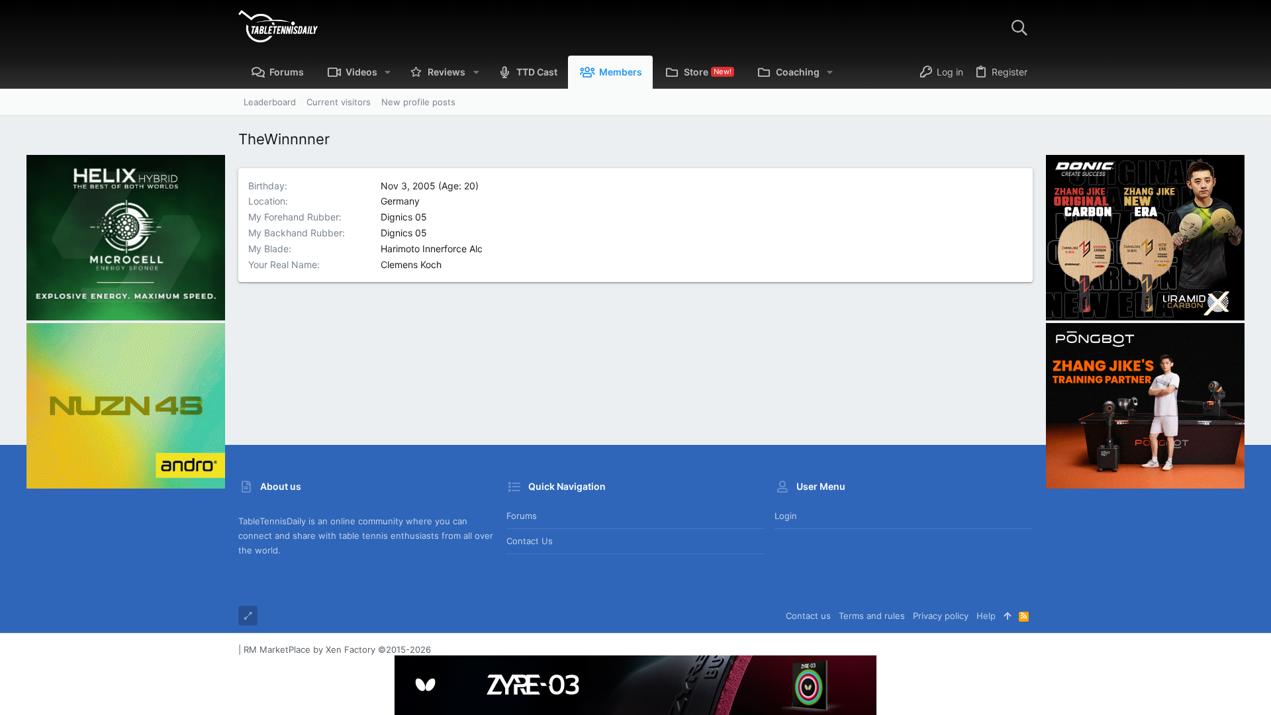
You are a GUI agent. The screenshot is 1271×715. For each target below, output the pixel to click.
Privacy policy (940, 615)
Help (986, 615)
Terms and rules (872, 615)
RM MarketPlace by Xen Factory (337, 649)
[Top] (1007, 616)
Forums (521, 515)
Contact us (529, 541)
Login (786, 515)
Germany (400, 201)
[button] (388, 72)
